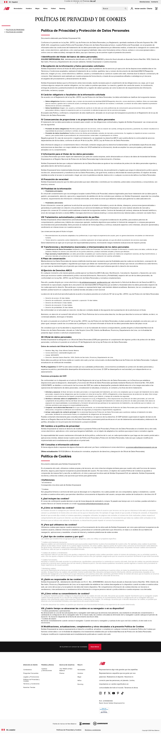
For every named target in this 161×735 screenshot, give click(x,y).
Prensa (61, 673)
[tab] (18, 8)
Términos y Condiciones (31, 684)
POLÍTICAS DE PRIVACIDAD (15, 30)
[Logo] (102, 664)
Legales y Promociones (31, 677)
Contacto (154, 2)
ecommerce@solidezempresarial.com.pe (141, 447)
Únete (149, 8)
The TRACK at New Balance (65, 669)
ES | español (10, 730)
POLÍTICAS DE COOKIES (14, 32)
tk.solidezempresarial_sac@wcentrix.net (95, 282)
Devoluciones (145, 2)
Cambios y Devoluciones (46, 669)
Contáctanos (27, 670)
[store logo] (6, 8)
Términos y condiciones (93, 730)
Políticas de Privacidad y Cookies (31, 680)
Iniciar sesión (140, 8)
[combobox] (115, 8)
